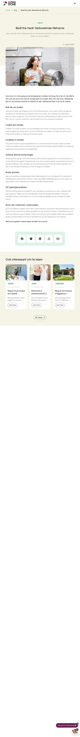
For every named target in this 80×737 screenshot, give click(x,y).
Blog (15, 10)
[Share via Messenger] (31, 239)
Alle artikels (38, 318)
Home (8, 10)
